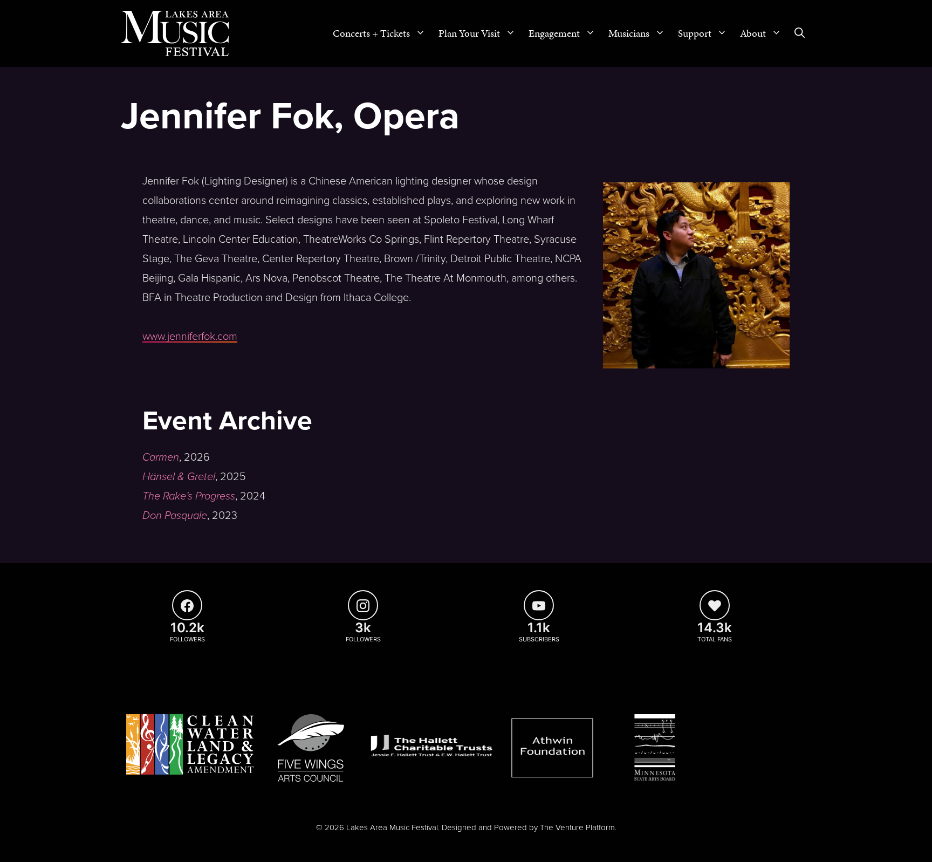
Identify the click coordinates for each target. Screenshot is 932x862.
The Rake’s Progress (188, 496)
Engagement (554, 33)
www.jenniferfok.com (189, 336)
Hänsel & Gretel (178, 476)
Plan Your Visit (469, 33)
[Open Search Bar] (799, 33)
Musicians (628, 33)
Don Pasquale (174, 515)
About (753, 33)
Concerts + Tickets (371, 33)
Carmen (160, 457)
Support (694, 33)
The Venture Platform (577, 827)
